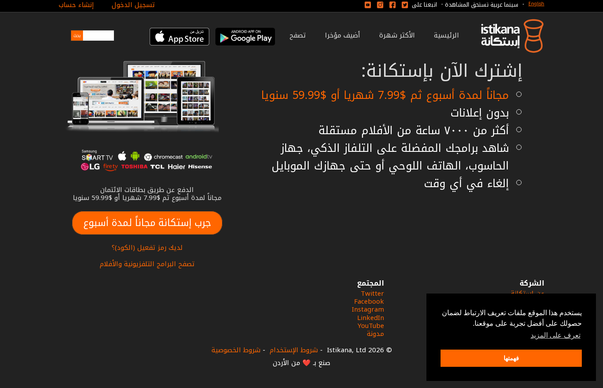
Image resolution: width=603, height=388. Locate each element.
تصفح (298, 35)
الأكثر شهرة (397, 35)
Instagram (368, 309)
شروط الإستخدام (294, 350)
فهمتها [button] (511, 358)
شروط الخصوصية (235, 350)
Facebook (369, 301)
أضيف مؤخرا (342, 35)
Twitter (372, 293)
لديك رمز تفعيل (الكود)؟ (147, 247)
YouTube (371, 326)
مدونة (375, 334)
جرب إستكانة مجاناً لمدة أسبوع (147, 223)
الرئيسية (446, 35)
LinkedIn (370, 318)
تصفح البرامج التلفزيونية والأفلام (147, 264)
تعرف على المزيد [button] (555, 335)
